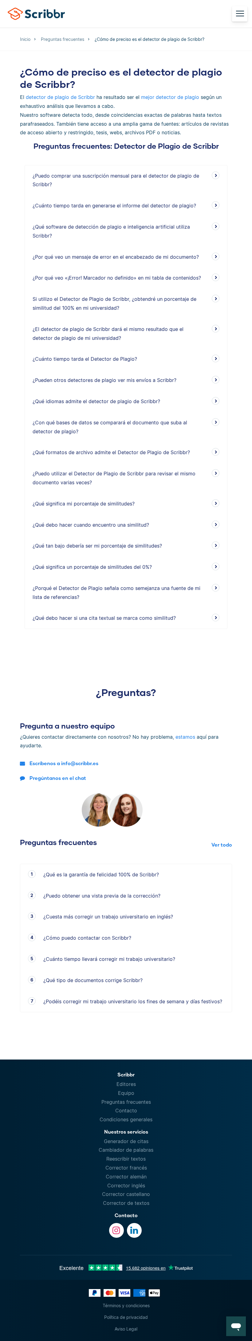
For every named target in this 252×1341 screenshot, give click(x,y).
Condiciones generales (126, 1119)
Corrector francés (126, 1168)
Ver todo (221, 844)
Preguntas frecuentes (126, 1102)
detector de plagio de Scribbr (60, 97)
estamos (185, 737)
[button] (236, 1326)
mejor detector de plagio (170, 97)
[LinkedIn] (134, 1230)
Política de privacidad (126, 1317)
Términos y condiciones (126, 1305)
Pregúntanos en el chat (58, 778)
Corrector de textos (126, 1203)
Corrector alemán (126, 1177)
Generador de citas (126, 1141)
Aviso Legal (126, 1328)
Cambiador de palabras (126, 1150)
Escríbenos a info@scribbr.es (64, 763)
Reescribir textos (126, 1159)
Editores (126, 1084)
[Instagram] (116, 1230)
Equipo (126, 1093)
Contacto (126, 1110)
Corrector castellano (126, 1194)
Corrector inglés (126, 1185)
